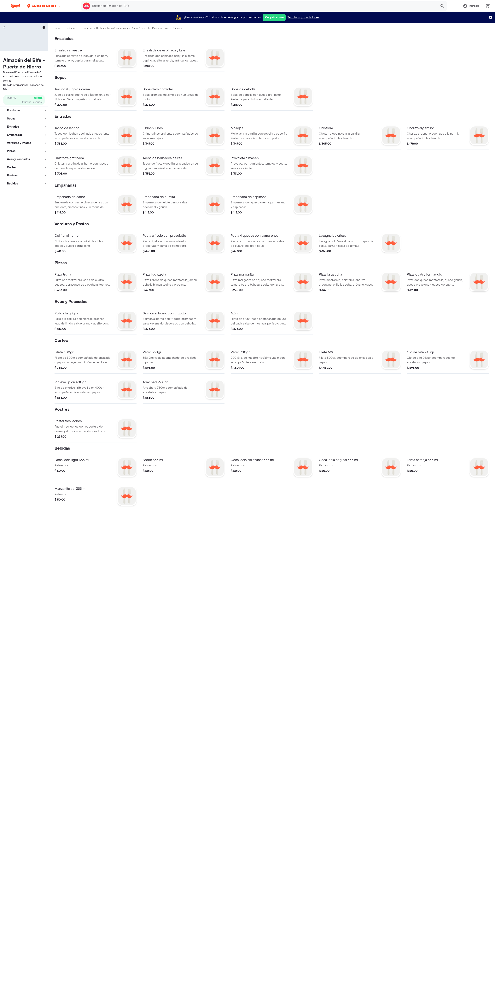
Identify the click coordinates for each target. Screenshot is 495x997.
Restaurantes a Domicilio (78, 28)
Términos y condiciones (303, 17)
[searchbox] (263, 6)
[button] (44, 6)
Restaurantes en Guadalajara (112, 28)
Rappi (58, 28)
